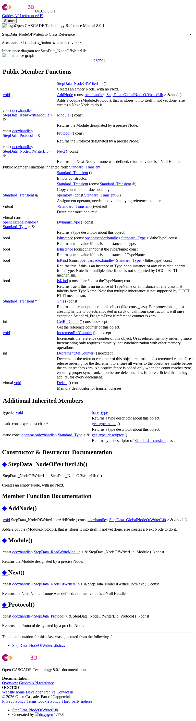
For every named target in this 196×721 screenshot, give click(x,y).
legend (98, 60)
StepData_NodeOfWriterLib (80, 83)
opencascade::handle (19, 222)
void (6, 95)
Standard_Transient (84, 167)
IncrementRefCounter (74, 333)
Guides (8, 16)
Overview (10, 683)
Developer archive (40, 692)
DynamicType (68, 222)
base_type (100, 412)
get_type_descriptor (108, 435)
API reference (42, 683)
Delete (62, 383)
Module (63, 115)
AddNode (65, 95)
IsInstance (65, 238)
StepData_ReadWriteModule (26, 115)
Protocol (63, 133)
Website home (13, 692)
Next (61, 151)
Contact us (65, 692)
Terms (31, 701)
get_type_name (104, 424)
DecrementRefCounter (75, 353)
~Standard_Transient (73, 206)
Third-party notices (77, 701)
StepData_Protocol (18, 135)
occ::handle (94, 95)
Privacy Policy (14, 701)
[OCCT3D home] (18, 11)
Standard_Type (15, 227)
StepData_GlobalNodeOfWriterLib (134, 95)
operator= (64, 195)
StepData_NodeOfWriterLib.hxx (38, 645)
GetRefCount (68, 321)
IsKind (62, 260)
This (60, 301)
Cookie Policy (49, 701)
